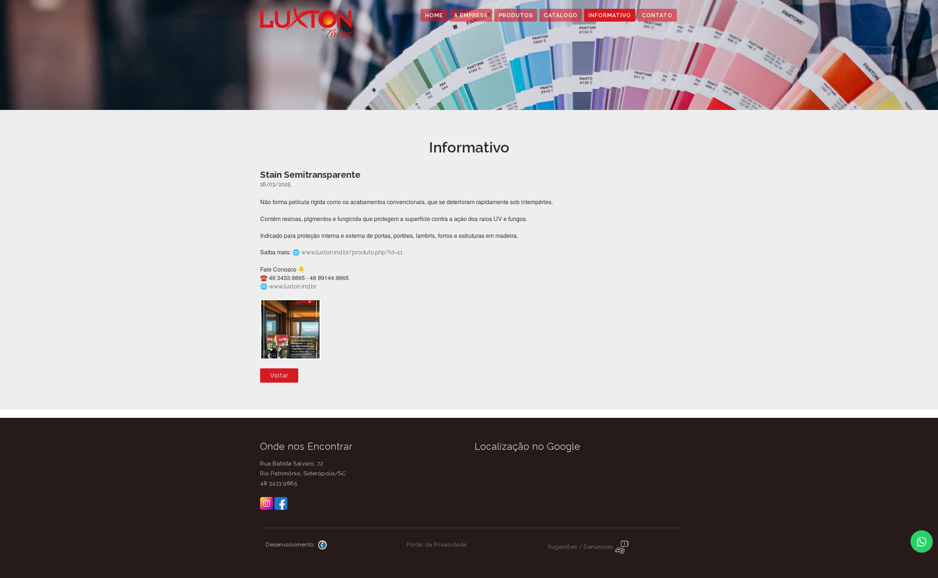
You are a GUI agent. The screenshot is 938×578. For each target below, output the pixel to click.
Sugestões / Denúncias (581, 547)
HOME (434, 15)
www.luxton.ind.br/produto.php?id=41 (352, 252)
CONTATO (657, 15)
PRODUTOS (516, 15)
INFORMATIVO (609, 15)
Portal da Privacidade (437, 544)
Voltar (279, 375)
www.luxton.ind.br (293, 286)
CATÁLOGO (560, 15)
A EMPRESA (471, 15)
